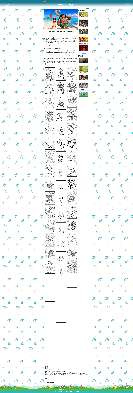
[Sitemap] (66, 389)
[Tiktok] (65, 389)
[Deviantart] (47, 382)
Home (45, 7)
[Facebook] (44, 382)
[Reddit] (50, 382)
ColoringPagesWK (61, 391)
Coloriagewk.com (54, 373)
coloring (63, 372)
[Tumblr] (51, 382)
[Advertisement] (66, 156)
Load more (83, 53)
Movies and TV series (49, 7)
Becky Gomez (72, 391)
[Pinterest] (49, 382)
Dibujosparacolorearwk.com (48, 373)
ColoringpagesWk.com (69, 372)
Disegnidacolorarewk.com (79, 372)
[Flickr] (48, 382)
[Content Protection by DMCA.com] (71, 389)
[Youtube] (52, 382)
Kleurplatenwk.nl (74, 372)
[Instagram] (46, 382)
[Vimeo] (53, 382)
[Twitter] (45, 382)
